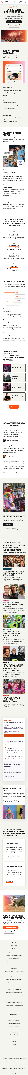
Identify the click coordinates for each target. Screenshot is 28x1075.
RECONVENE (6, 662)
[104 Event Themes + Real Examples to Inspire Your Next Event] (14, 621)
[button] (14, 407)
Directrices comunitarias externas (14, 961)
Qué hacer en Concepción (14, 1020)
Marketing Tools (14, 256)
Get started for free (14, 22)
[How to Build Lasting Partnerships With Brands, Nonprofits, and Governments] (14, 653)
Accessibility (4, 1068)
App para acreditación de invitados (14, 955)
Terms (18, 1065)
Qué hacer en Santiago (14, 1017)
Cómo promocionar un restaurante (14, 1002)
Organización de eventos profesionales (14, 979)
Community (6, 600)
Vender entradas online (14, 986)
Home (11, 6)
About (23, 1058)
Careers (12, 1061)
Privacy (23, 1065)
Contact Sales (14, 26)
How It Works (4, 1058)
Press (17, 1061)
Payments (13, 266)
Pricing (10, 1058)
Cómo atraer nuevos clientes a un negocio (14, 965)
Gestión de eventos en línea (14, 982)
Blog (5, 1061)
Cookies (10, 1068)
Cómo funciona (14, 945)
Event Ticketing (14, 235)
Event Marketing (7, 569)
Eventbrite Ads (14, 245)
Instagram (14, 1047)
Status (14, 1065)
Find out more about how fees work (11, 778)
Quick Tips (6, 695)
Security (3, 1065)
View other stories (10, 528)
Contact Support (14, 1034)
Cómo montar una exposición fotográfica (14, 999)
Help (8, 1061)
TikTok (14, 1051)
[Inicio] (2, 2)
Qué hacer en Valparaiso (14, 1026)
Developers (9, 1065)
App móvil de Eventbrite (14, 952)
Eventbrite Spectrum (14, 958)
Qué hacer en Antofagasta (14, 1023)
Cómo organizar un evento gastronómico (14, 1005)
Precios (14, 948)
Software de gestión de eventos (14, 989)
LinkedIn (14, 1044)
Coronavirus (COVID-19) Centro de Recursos (14, 971)
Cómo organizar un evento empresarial (14, 995)
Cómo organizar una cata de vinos (14, 1008)
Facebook (14, 1041)
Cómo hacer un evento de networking (14, 992)
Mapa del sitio (14, 968)
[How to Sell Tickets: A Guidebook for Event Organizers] (14, 561)
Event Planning (7, 629)
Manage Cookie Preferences (20, 1068)
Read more (8, 524)
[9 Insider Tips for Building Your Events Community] (14, 591)
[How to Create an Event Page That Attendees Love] (14, 686)
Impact (21, 1061)
